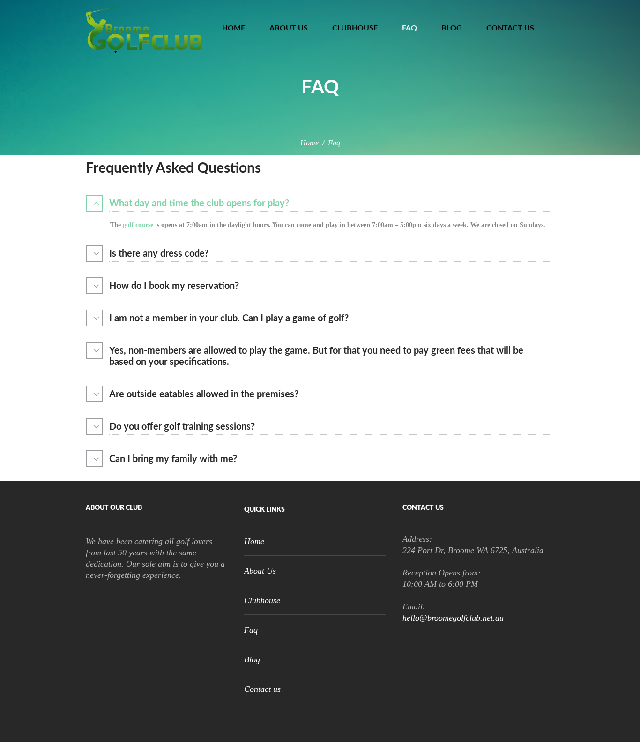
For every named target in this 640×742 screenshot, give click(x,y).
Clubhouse (355, 28)
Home (233, 28)
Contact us (510, 28)
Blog (451, 28)
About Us (288, 28)
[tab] (320, 204)
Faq (409, 28)
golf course (137, 224)
